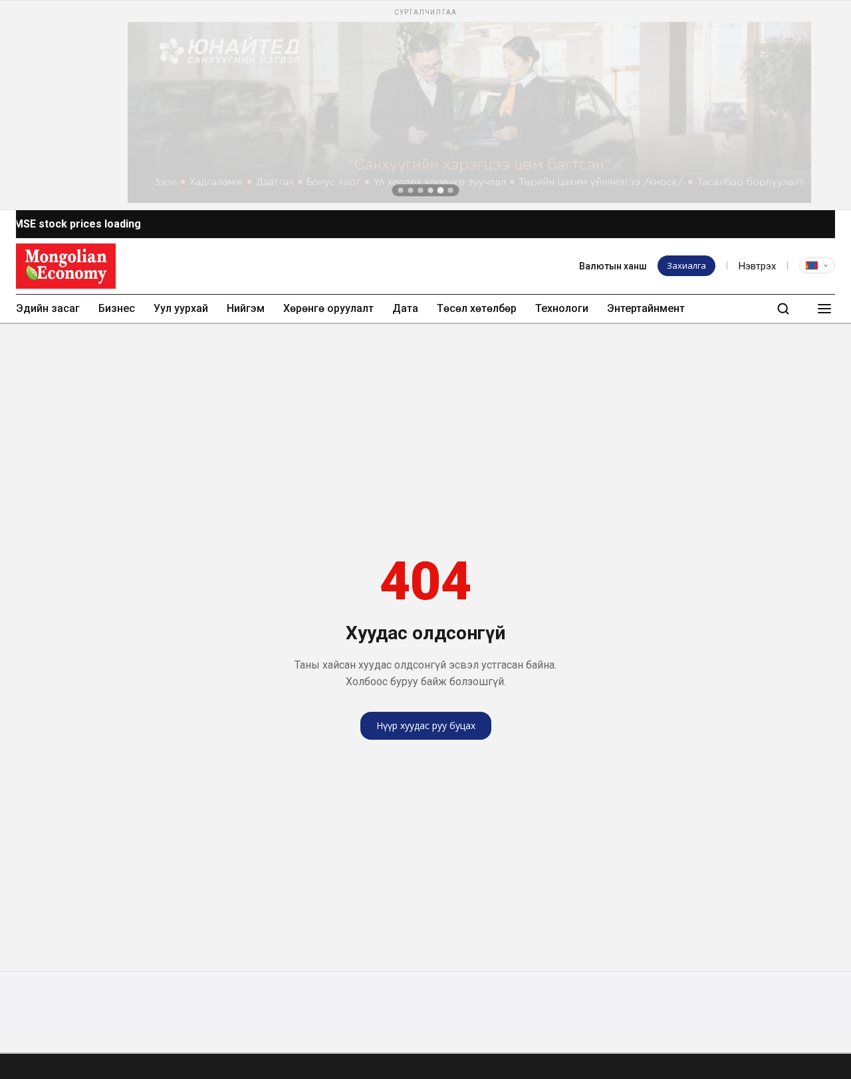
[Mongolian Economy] (66, 266)
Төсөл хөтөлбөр (477, 308)
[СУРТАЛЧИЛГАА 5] (440, 190)
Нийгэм (246, 308)
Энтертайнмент (646, 308)
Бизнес (116, 308)
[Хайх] (783, 309)
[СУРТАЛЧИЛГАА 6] (450, 190)
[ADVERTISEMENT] (425, 105)
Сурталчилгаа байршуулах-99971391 (348, 265)
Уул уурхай (181, 308)
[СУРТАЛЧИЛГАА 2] (411, 190)
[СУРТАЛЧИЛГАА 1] (401, 190)
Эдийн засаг (48, 308)
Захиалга (686, 265)
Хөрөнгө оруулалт (328, 308)
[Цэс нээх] (824, 308)
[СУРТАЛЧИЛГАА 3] (421, 190)
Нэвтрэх (757, 266)
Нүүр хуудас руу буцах (425, 725)
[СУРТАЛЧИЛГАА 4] (430, 190)
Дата (405, 308)
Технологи (561, 308)
